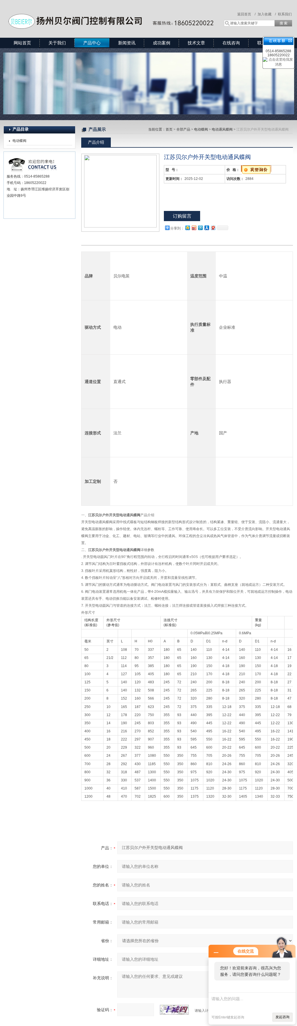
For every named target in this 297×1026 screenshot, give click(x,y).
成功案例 (161, 42)
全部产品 (183, 129)
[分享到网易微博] (213, 227)
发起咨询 (282, 1017)
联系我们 (285, 14)
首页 (169, 129)
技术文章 (196, 42)
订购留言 (182, 216)
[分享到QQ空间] (187, 227)
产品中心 (92, 42)
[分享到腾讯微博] (200, 227)
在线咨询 (231, 42)
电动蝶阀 (19, 141)
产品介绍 (96, 142)
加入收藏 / (267, 14)
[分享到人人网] (206, 227)
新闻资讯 (126, 42)
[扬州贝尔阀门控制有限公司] (110, 13)
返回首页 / (246, 14)
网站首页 (22, 42)
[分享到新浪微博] (194, 227)
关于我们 (57, 42)
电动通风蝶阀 (222, 129)
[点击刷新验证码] (174, 1010)
